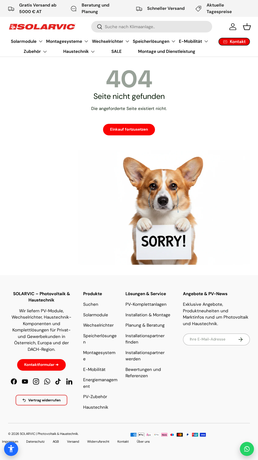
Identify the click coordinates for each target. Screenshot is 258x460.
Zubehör (32, 51)
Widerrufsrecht (98, 441)
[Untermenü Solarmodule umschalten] (41, 41)
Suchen (90, 304)
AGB (56, 441)
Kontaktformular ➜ (41, 364)
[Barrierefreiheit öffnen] (11, 449)
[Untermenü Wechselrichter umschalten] (127, 41)
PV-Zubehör (95, 396)
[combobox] (151, 26)
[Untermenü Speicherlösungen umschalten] (173, 41)
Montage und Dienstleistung (166, 51)
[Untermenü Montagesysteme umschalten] (86, 41)
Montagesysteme (64, 41)
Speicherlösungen (151, 41)
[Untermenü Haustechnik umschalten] (93, 52)
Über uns (143, 441)
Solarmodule (24, 41)
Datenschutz (35, 441)
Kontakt (123, 441)
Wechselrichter (107, 41)
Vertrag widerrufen (44, 400)
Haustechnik (76, 51)
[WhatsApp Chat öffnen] (247, 449)
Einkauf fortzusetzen (129, 129)
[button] (246, 26)
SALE (116, 51)
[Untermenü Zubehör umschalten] (45, 52)
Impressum (10, 441)
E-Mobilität (190, 41)
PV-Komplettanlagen (146, 304)
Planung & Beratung (145, 325)
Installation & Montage (147, 315)
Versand (73, 441)
